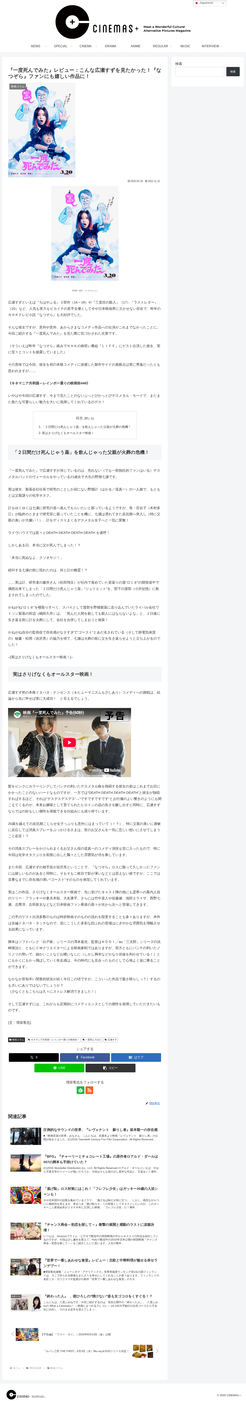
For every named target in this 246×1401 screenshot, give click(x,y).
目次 (79, 418)
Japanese (206, 2)
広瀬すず (112, 1039)
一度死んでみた (93, 1039)
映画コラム (18, 1039)
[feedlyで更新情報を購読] (80, 1090)
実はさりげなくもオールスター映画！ (68, 433)
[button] (110, 1068)
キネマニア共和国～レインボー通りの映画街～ (55, 1039)
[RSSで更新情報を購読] (89, 1090)
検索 (178, 64)
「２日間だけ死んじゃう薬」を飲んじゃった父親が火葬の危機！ (86, 426)
